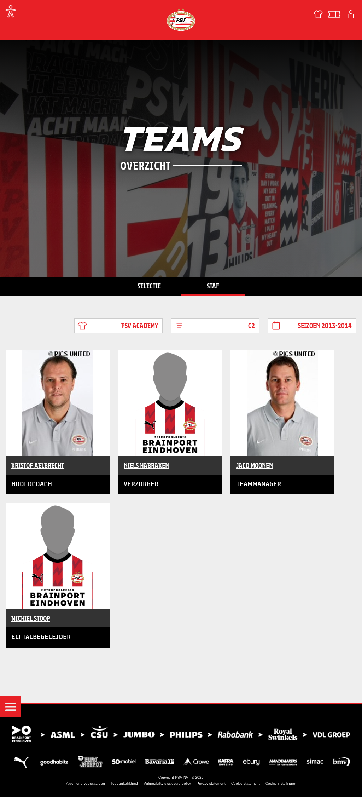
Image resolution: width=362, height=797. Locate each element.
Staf (213, 286)
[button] (10, 706)
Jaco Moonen (254, 465)
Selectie (149, 286)
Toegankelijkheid (124, 783)
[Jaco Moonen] (282, 403)
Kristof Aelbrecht (37, 465)
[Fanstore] (318, 14)
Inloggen (351, 14)
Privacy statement (211, 783)
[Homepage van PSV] (181, 19)
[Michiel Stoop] (58, 556)
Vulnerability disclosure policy (167, 783)
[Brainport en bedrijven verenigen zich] (181, 734)
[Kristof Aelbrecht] (58, 403)
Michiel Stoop (30, 618)
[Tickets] (334, 14)
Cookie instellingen (280, 783)
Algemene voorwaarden (85, 783)
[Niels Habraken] (170, 403)
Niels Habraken (146, 465)
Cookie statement (245, 783)
